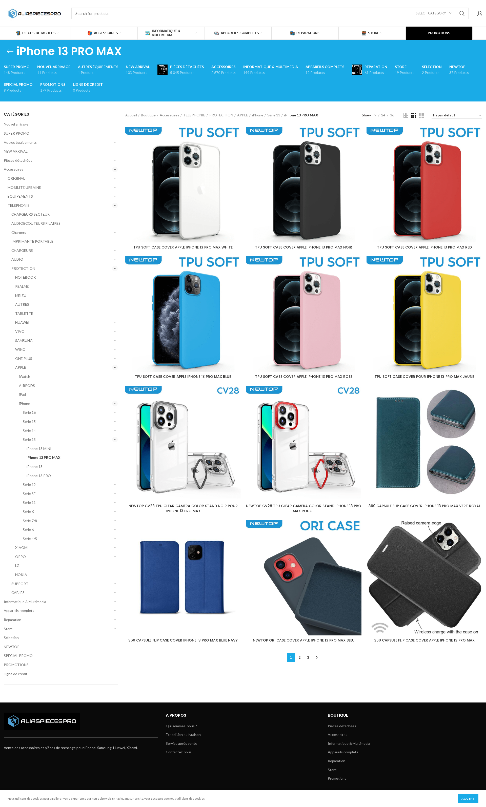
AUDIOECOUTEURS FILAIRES (35, 223)
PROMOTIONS (16, 665)
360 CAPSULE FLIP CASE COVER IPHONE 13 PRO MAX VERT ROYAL (424, 505)
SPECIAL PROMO (18, 655)
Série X (28, 511)
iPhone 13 (35, 466)
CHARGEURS (22, 250)
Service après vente (181, 743)
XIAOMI (22, 547)
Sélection (11, 637)
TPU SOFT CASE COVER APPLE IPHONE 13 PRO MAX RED (424, 247)
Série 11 (29, 502)
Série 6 (28, 529)
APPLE (20, 367)
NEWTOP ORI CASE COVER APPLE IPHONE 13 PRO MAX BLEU (304, 640)
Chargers (18, 232)
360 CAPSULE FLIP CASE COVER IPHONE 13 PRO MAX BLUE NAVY (183, 640)
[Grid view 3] (413, 115)
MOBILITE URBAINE (24, 187)
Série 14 (29, 430)
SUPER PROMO (16, 133)
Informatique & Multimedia (25, 601)
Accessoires (13, 169)
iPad (22, 394)
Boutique (148, 115)
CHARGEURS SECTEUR (30, 214)
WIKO (20, 349)
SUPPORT (19, 584)
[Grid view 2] (405, 115)
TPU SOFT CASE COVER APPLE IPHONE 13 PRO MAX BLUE (183, 376)
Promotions (337, 778)
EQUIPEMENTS (20, 196)
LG (17, 565)
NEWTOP (11, 647)
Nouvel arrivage (16, 124)
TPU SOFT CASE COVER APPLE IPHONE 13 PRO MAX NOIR (303, 247)
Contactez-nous (179, 752)
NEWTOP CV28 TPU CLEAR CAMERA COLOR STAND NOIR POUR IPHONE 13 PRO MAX (183, 508)
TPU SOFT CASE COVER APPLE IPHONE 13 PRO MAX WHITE (183, 247)
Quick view (237, 135)
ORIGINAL (16, 178)
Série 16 (29, 412)
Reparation (12, 619)
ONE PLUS (23, 358)
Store (8, 629)
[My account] (480, 13)
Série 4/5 (30, 538)
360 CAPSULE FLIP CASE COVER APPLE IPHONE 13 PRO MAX (424, 640)
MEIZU (20, 295)
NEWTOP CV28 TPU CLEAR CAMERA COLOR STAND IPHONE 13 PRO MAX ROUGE (303, 508)
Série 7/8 (30, 521)
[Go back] (10, 51)
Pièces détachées (18, 160)
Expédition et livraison (183, 734)
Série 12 (29, 484)
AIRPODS (27, 385)
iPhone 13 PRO (39, 475)
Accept (468, 798)
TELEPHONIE (19, 205)
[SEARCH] (461, 13)
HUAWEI (22, 322)
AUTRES (22, 304)
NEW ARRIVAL (16, 151)
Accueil (131, 115)
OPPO (20, 556)
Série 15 (29, 421)
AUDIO (17, 259)
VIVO (20, 331)
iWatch (24, 376)
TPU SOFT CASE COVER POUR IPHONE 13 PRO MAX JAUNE (424, 376)
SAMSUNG (24, 340)
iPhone (24, 403)
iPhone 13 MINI (39, 448)
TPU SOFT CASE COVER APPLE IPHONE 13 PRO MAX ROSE (303, 376)
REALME (22, 286)
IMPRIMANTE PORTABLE (32, 241)
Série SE (29, 493)
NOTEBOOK (25, 277)
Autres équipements (20, 142)
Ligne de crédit (15, 674)
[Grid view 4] (421, 115)
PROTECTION (23, 268)
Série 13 (29, 439)
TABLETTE (24, 313)
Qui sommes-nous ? (181, 726)
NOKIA (21, 574)
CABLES (18, 592)
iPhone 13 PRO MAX (43, 457)
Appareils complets (19, 610)
